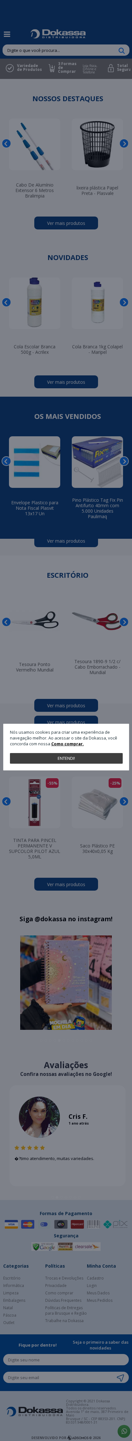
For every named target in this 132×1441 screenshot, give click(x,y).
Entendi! (66, 758)
